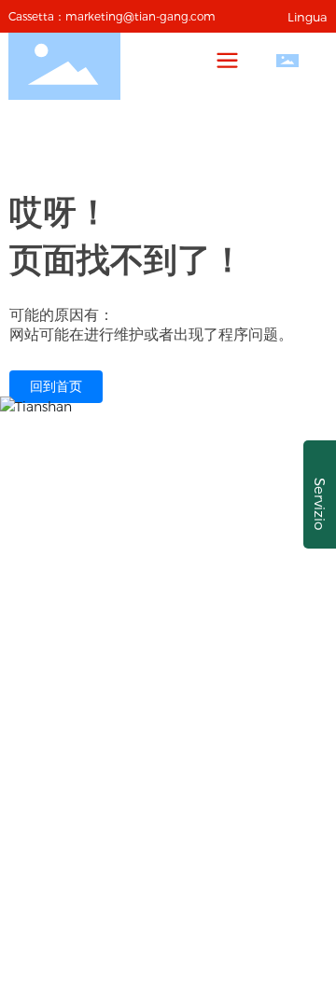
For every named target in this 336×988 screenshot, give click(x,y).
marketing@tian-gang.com (140, 16)
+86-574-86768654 (187, 636)
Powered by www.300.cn (157, 805)
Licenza (300, 805)
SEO (257, 805)
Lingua (307, 16)
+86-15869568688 (173, 583)
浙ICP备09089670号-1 (168, 828)
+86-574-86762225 (202, 609)
